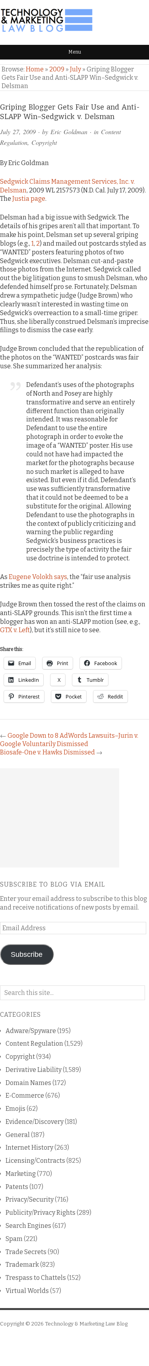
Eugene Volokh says (38, 577)
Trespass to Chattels (36, 1277)
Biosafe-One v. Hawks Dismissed (47, 752)
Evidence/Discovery (35, 1122)
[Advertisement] (59, 818)
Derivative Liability (34, 1070)
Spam (14, 1239)
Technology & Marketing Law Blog (86, 1324)
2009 (56, 69)
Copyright (44, 142)
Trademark (22, 1264)
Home (35, 69)
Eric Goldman (68, 131)
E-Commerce (25, 1095)
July (75, 69)
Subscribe (27, 954)
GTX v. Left (15, 630)
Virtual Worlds (27, 1291)
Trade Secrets (26, 1252)
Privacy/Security (30, 1199)
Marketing (21, 1173)
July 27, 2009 (18, 131)
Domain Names (28, 1083)
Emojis (15, 1108)
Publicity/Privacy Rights (40, 1212)
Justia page (28, 198)
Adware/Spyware (31, 1031)
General (18, 1135)
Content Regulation (34, 1043)
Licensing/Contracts (35, 1160)
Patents (17, 1187)
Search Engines (28, 1225)
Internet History (29, 1147)
